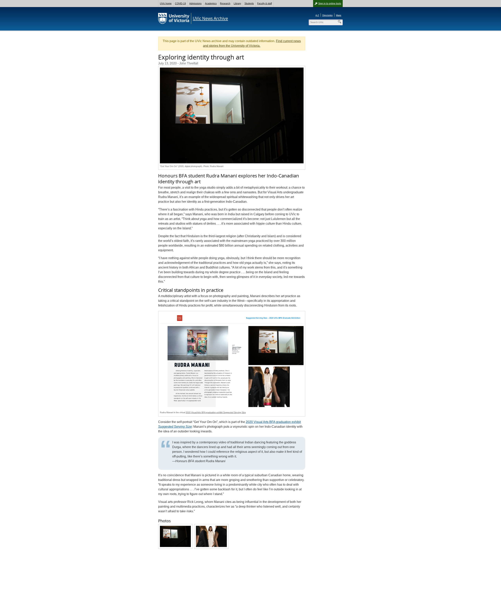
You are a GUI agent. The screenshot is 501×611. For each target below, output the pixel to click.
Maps (338, 15)
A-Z (317, 15)
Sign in (329, 3)
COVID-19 (180, 3)
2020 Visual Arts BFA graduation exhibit (216, 412)
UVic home (166, 3)
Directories (327, 15)
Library (237, 3)
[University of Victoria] (173, 18)
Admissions (195, 3)
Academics (211, 3)
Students (249, 3)
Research (225, 3)
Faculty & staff (264, 3)
